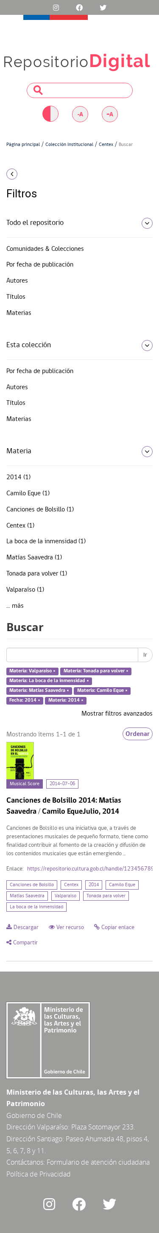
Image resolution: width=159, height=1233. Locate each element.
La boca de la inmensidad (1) (46, 541)
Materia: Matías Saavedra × (39, 690)
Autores (17, 281)
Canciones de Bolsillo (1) (40, 509)
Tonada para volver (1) (36, 573)
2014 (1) (18, 477)
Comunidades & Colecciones (45, 249)
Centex (106, 144)
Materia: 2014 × (66, 700)
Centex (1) (20, 525)
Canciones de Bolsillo (32, 885)
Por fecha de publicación (39, 264)
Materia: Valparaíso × (32, 671)
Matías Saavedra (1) (34, 557)
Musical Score (24, 783)
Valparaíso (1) (25, 590)
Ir (145, 655)
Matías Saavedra (27, 896)
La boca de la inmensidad (36, 907)
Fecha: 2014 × (24, 700)
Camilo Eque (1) (28, 493)
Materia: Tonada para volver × (96, 671)
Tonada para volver (106, 896)
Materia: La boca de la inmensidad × (49, 680)
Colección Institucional (69, 144)
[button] (26, 174)
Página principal (23, 144)
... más (15, 606)
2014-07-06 (62, 783)
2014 (94, 885)
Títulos (15, 297)
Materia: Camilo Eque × (102, 690)
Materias (18, 313)
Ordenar (138, 734)
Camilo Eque (122, 885)
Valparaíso (65, 896)
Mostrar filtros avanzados (117, 714)
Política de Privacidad (38, 1174)
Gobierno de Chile (34, 1115)
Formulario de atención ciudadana (98, 1162)
